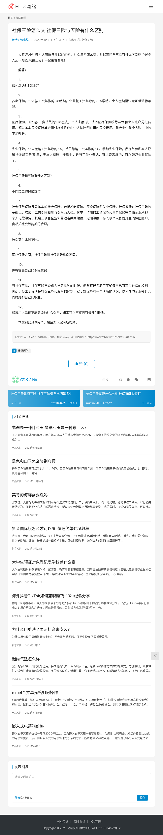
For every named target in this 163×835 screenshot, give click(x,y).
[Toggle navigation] (151, 6)
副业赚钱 (79, 821)
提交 (142, 797)
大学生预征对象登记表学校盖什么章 (44, 562)
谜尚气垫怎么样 (26, 659)
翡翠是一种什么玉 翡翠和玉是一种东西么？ (50, 427)
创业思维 (62, 821)
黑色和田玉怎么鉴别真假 (34, 461)
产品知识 (16, 447)
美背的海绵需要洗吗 (30, 495)
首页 (10, 17)
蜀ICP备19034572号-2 (105, 828)
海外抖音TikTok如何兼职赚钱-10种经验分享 (51, 596)
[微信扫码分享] (135, 379)
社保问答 (23, 350)
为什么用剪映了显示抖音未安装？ (42, 629)
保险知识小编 (20, 39)
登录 (17, 797)
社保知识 (87, 39)
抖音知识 (16, 548)
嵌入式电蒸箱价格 (28, 726)
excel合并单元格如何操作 (35, 692)
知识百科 (74, 39)
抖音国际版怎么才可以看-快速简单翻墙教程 (50, 528)
